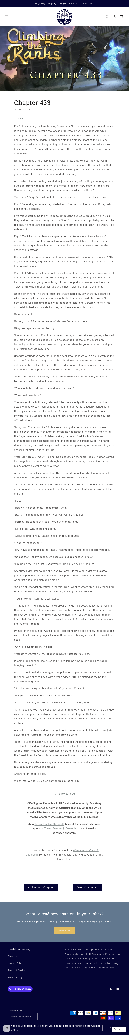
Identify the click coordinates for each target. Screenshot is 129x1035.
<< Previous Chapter (40, 887)
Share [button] (20, 118)
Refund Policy (15, 977)
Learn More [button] (12, 1030)
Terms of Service (16, 970)
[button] (6, 16)
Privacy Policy (15, 963)
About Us (13, 956)
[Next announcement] (122, 3)
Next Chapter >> (87, 887)
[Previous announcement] (6, 3)
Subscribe (64, 930)
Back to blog (67, 793)
